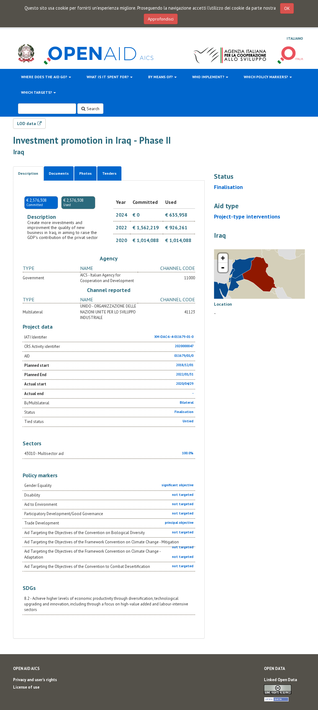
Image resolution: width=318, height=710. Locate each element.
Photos (85, 173)
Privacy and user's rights (35, 679)
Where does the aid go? (44, 76)
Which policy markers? (266, 76)
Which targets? (37, 92)
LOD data (27, 123)
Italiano (295, 38)
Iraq (18, 152)
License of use (26, 687)
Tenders (109, 173)
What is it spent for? (108, 76)
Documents (59, 173)
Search (92, 108)
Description (28, 173)
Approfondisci (161, 19)
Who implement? (208, 76)
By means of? (161, 76)
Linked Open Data (280, 679)
